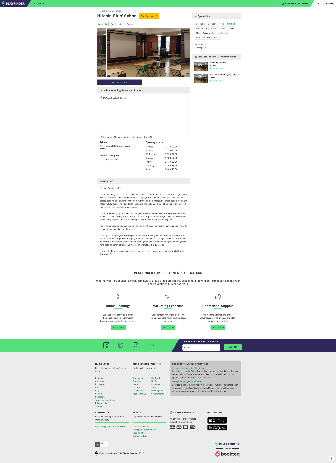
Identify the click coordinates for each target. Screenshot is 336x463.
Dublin (154, 381)
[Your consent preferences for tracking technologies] (331, 458)
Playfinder (100, 378)
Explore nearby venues (110, 11)
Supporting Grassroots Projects (110, 426)
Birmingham (138, 378)
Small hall (231, 24)
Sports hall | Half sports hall (207, 37)
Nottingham (157, 390)
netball (121, 24)
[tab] (143, 90)
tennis (130, 24)
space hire (102, 24)
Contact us (100, 397)
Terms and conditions (105, 400)
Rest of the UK (140, 393)
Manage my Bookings (296, 3)
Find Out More (118, 328)
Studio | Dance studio (205, 33)
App (97, 387)
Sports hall (221, 33)
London (136, 387)
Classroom (200, 24)
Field (222, 24)
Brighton (137, 381)
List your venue (325, 3)
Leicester (155, 384)
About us (99, 381)
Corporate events (141, 426)
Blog (97, 390)
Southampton (157, 393)
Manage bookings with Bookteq (187, 381)
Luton (154, 387)
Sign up (232, 347)
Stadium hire (139, 433)
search (40, 3)
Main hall (214, 28)
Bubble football (140, 436)
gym (112, 24)
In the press (100, 384)
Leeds (135, 384)
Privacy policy (102, 403)
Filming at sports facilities (145, 429)
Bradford (155, 378)
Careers (98, 393)
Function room (228, 28)
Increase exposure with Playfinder (188, 368)
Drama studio (201, 28)
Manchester (138, 390)
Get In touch (119, 82)
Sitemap (99, 406)
